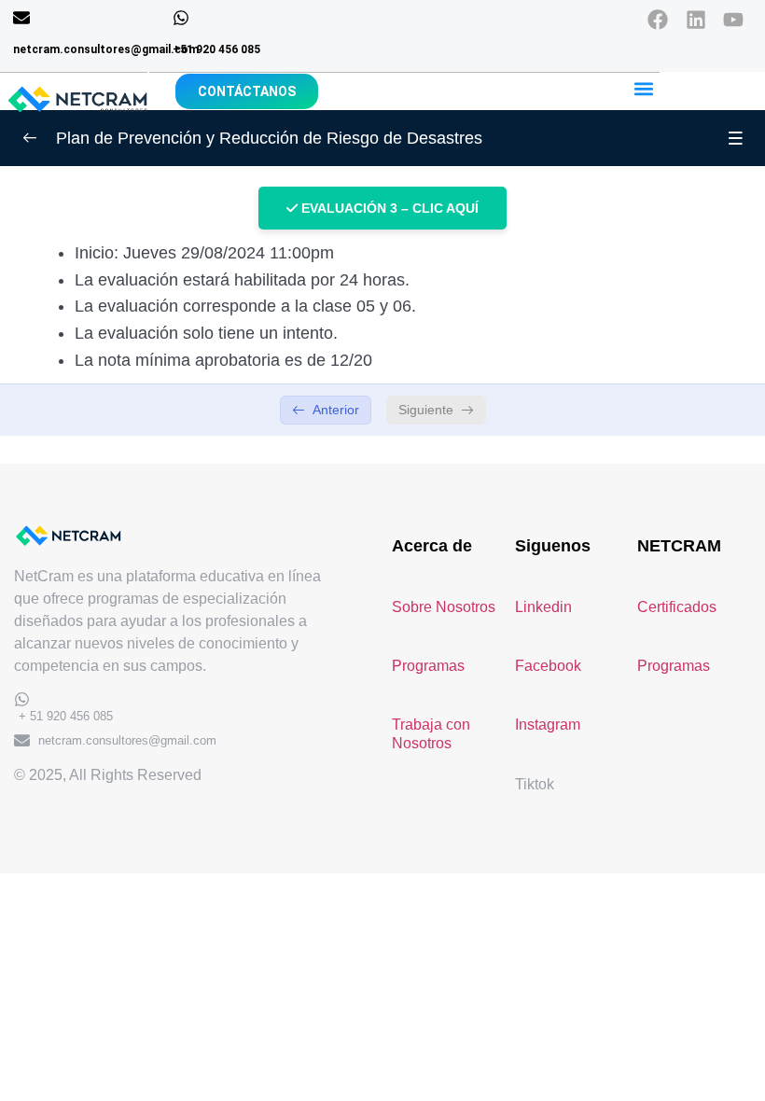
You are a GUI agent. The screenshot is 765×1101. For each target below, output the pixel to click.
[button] (644, 88)
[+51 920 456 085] (181, 17)
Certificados (676, 607)
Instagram (547, 724)
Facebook (548, 666)
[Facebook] (663, 25)
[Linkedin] (702, 25)
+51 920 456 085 (216, 49)
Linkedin (543, 607)
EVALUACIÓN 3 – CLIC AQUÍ (388, 208)
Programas (428, 666)
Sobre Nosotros (443, 607)
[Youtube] (739, 25)
